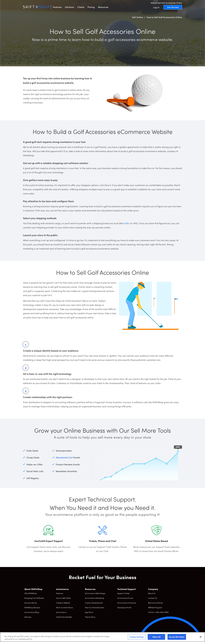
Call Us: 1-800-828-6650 (158, 612)
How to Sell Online (63, 598)
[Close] (200, 637)
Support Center (123, 593)
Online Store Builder (64, 617)
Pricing (91, 6)
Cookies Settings (137, 636)
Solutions (69, 6)
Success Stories (30, 602)
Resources (103, 6)
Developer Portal (124, 607)
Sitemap (27, 617)
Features (57, 6)
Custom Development (94, 602)
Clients (80, 6)
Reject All (156, 636)
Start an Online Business (94, 607)
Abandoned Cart (64, 457)
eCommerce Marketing (94, 598)
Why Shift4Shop (30, 593)
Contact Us (152, 598)
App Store (89, 612)
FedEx (127, 223)
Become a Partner (155, 602)
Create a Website (63, 602)
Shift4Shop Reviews (32, 607)
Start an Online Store (64, 607)
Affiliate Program (155, 607)
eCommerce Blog (31, 612)
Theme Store (90, 617)
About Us (151, 593)
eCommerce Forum (125, 598)
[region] (102, 637)
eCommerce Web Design (95, 593)
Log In (156, 7)
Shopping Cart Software (34, 598)
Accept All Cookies (176, 636)
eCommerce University (126, 602)
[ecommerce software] (36, 7)
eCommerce (61, 612)
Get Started (173, 7)
